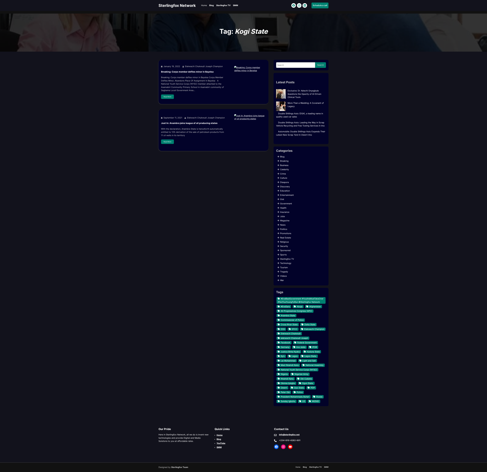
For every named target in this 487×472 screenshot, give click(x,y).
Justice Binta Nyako (290, 351)
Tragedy (284, 271)
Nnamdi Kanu (287, 378)
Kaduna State (313, 351)
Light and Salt (309, 360)
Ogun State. (307, 383)
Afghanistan (315, 306)
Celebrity (284, 169)
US (303, 401)
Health (283, 208)
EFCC (294, 329)
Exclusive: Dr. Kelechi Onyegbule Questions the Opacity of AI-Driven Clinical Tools (304, 93)
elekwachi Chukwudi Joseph (294, 338)
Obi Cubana (306, 378)
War (282, 280)
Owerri (284, 387)
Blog (282, 156)
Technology (285, 263)
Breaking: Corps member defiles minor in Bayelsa (187, 72)
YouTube (221, 443)
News (282, 225)
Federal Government (307, 342)
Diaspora (284, 182)
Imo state (300, 347)
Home (220, 435)
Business (284, 165)
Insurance (284, 212)
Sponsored (285, 250)
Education (285, 190)
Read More (167, 97)
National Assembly (315, 365)
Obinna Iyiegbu (288, 383)
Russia (319, 396)
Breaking (284, 161)
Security (284, 246)
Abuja (299, 306)
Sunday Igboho (288, 401)
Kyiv (283, 356)
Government (286, 203)
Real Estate (285, 237)
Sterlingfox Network (177, 5)
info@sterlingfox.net (289, 434)
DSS (283, 329)
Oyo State (299, 387)
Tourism (284, 267)
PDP (313, 387)
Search (320, 65)
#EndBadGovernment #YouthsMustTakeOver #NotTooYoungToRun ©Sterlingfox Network (300, 300)
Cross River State (289, 324)
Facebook (285, 342)
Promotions (285, 233)
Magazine (284, 220)
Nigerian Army (301, 374)
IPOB (314, 347)
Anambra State (288, 315)
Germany (285, 347)
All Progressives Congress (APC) (296, 311)
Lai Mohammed (288, 360)
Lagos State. (311, 356)
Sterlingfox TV (287, 259)
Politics (283, 229)
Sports (283, 254)
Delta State (310, 324)
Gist (282, 199)
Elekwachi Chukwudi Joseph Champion (204, 66)
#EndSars (285, 306)
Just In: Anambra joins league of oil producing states (189, 123)
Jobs (282, 216)
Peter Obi (285, 392)
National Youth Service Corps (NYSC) (299, 369)
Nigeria (284, 374)
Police (300, 392)
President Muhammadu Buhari (295, 396)
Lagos (295, 356)
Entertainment (287, 195)
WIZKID (315, 401)
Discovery (285, 186)
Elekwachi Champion (314, 329)
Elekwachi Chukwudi (291, 333)
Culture (283, 178)
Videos (283, 276)
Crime (283, 173)
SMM (219, 447)
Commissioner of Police (292, 320)
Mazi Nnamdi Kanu (290, 365)
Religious (284, 242)
